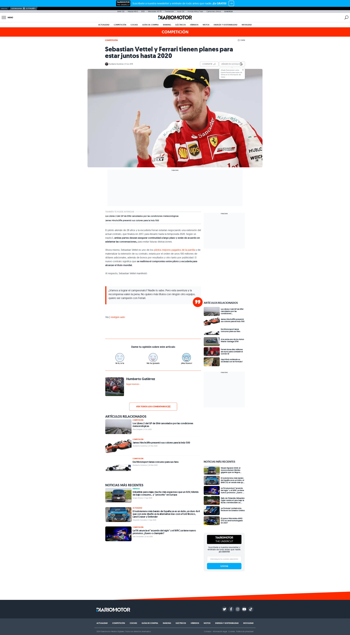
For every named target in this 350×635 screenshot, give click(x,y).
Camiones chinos (213, 11)
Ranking (167, 25)
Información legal (220, 631)
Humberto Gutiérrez (116, 64)
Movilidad (247, 25)
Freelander (169, 11)
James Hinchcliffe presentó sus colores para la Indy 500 (132, 220)
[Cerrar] (243, 69)
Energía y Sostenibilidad (225, 25)
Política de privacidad (244, 631)
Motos (206, 25)
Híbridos (194, 25)
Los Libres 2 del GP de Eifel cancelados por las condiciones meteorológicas (142, 216)
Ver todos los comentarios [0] (153, 406)
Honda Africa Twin (195, 11)
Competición (120, 25)
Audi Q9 (180, 11)
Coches (134, 25)
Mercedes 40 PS (155, 11)
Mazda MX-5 (133, 11)
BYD (143, 11)
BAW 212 (120, 11)
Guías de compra (150, 25)
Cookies (231, 631)
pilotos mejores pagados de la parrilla (174, 249)
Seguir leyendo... (133, 384)
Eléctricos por (16, 8)
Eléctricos (180, 25)
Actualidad (103, 25)
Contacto (207, 631)
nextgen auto (117, 317)
